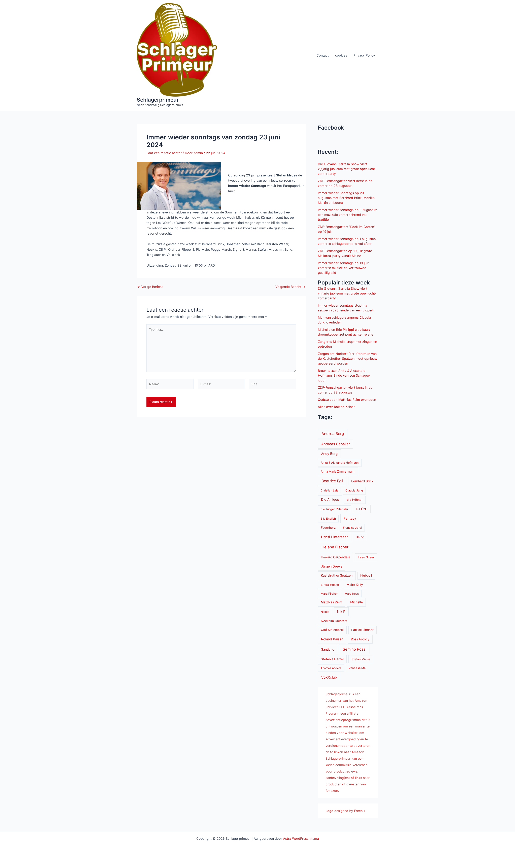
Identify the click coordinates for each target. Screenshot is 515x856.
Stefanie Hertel (332, 659)
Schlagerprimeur (158, 100)
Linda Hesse (330, 585)
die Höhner (355, 500)
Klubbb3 (366, 575)
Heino (360, 537)
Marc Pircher (329, 593)
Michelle (356, 602)
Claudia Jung (354, 490)
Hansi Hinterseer (334, 537)
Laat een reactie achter (164, 153)
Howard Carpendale (335, 557)
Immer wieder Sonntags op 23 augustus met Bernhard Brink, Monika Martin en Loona (346, 198)
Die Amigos (330, 500)
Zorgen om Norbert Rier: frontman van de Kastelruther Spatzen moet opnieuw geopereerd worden (347, 358)
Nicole (325, 612)
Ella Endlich (328, 518)
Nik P (341, 612)
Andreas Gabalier (335, 444)
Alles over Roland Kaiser (336, 407)
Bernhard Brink (362, 481)
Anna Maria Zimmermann (338, 471)
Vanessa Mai (357, 668)
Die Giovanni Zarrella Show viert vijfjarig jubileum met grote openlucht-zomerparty (347, 169)
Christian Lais (329, 490)
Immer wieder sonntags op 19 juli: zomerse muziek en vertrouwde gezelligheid (343, 268)
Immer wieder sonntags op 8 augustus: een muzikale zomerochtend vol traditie (347, 214)
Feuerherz (328, 527)
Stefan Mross (360, 659)
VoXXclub (329, 677)
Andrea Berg (332, 433)
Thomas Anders (331, 668)
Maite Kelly (355, 585)
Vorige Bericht (150, 286)
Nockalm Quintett (334, 621)
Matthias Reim (331, 602)
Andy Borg (329, 454)
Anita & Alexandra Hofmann (340, 463)
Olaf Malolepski (332, 630)
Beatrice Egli (332, 481)
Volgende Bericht (290, 286)
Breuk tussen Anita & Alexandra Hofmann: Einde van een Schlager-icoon (344, 375)
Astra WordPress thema (301, 838)
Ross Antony (360, 639)
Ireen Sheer (366, 557)
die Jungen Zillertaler (334, 509)
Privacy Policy (364, 55)
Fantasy (350, 518)
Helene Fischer (334, 547)
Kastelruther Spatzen (336, 575)
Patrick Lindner (362, 630)
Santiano (327, 649)
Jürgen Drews (331, 566)
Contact (322, 55)
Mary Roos (352, 593)
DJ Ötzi (361, 509)
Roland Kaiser (332, 639)
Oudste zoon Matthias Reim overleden (347, 400)
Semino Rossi (354, 649)
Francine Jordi (352, 527)
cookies (341, 55)
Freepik (359, 811)
